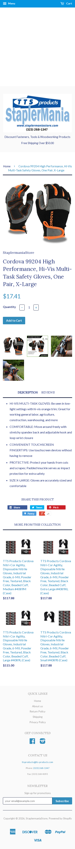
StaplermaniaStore (37, 818)
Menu (11, 3)
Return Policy (37, 711)
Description (28, 392)
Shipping (37, 716)
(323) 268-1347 (41, 768)
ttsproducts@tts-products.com (37, 762)
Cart (69, 3)
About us (37, 706)
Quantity (9, 307)
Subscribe (62, 801)
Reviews (48, 392)
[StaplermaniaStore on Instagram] (43, 742)
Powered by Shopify (60, 818)
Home (7, 166)
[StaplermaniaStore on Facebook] (32, 742)
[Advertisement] (37, 46)
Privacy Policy (37, 722)
